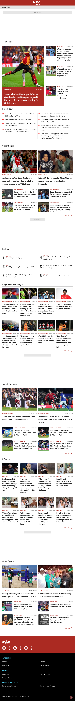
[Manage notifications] (71, 697)
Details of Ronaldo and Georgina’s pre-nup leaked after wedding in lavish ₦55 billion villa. (64, 517)
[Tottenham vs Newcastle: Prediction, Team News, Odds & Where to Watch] (43, 432)
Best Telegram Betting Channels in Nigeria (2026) (20, 267)
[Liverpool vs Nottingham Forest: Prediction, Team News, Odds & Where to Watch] (7, 445)
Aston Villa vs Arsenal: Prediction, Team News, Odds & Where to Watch (18, 418)
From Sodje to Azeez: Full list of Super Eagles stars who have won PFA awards (24, 207)
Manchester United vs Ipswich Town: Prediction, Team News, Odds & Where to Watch (55, 419)
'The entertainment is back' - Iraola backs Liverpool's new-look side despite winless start (10, 308)
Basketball (5, 665)
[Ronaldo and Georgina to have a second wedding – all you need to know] (64, 468)
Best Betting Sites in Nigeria (14, 258)
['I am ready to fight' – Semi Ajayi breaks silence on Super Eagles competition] (7, 194)
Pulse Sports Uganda (47, 686)
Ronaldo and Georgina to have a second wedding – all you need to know (64, 482)
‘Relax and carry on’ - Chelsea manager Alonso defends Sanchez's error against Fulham (28, 340)
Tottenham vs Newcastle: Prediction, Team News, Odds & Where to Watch (61, 433)
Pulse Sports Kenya (9, 686)
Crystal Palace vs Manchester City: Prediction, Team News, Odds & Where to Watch (61, 446)
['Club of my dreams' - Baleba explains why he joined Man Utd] (64, 293)
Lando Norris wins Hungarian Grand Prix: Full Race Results (60, 605)
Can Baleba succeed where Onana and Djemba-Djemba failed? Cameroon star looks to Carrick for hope (10, 341)
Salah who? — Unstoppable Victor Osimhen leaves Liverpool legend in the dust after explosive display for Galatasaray (21, 98)
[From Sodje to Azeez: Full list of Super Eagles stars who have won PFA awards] (7, 207)
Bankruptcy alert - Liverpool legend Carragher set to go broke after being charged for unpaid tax (9, 484)
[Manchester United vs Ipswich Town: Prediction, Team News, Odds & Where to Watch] (55, 399)
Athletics (43, 662)
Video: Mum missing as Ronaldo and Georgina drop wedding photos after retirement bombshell (10, 517)
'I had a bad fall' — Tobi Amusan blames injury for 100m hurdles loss (23, 606)
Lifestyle (5, 476)
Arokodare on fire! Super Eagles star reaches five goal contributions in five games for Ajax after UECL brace (17, 181)
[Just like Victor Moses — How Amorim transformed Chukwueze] (51, 94)
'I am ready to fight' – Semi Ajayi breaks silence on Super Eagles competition (25, 194)
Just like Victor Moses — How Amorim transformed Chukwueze (62, 93)
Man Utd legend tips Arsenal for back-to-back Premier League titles (46, 339)
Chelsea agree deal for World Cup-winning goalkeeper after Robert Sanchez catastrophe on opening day (28, 309)
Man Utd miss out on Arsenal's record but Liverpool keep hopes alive (64, 72)
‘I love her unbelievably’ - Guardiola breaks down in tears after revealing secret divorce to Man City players (27, 485)
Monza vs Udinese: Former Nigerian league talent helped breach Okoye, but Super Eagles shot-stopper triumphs (65, 54)
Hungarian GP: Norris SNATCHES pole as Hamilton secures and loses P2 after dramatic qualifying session (24, 621)
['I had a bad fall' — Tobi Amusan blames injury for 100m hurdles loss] (7, 606)
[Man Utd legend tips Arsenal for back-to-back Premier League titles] (46, 325)
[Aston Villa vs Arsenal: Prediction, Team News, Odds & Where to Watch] (19, 399)
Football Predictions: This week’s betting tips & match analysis (56, 258)
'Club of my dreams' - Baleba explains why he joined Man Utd (64, 306)
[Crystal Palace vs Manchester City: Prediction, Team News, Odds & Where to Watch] (43, 445)
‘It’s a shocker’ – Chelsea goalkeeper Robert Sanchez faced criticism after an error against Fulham (63, 341)
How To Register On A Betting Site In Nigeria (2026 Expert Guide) (57, 267)
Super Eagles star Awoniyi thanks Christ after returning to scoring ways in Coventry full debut (60, 208)
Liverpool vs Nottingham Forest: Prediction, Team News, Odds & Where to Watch (25, 446)
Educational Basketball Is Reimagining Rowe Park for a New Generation (60, 620)
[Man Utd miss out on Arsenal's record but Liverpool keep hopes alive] (51, 74)
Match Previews (7, 413)
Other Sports (7, 590)
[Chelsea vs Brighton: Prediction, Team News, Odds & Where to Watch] (7, 432)
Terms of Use (45, 674)
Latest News (6, 7)
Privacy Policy (7, 678)
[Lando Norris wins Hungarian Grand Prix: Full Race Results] (43, 606)
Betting (8, 256)
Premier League (7, 301)
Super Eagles (6, 174)
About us (5, 674)
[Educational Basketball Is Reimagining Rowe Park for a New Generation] (43, 619)
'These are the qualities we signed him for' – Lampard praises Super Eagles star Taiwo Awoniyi (46, 308)
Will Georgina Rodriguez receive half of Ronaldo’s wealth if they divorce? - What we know (27, 518)
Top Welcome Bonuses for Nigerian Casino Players (57, 276)
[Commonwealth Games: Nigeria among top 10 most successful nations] (55, 576)
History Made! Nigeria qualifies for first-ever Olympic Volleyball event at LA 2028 (19, 595)
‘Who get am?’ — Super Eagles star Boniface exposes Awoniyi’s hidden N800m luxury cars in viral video (46, 484)
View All (67, 215)
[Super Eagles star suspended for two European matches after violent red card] (43, 194)
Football (8, 89)
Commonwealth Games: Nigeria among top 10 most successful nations (54, 595)
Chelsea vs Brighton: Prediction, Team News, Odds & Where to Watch (25, 433)
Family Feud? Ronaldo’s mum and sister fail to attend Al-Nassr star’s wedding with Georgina (45, 518)
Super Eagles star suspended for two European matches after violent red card (61, 194)
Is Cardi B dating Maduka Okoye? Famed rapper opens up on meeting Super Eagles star (55, 181)
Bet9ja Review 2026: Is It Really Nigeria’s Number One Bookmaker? (20, 276)
